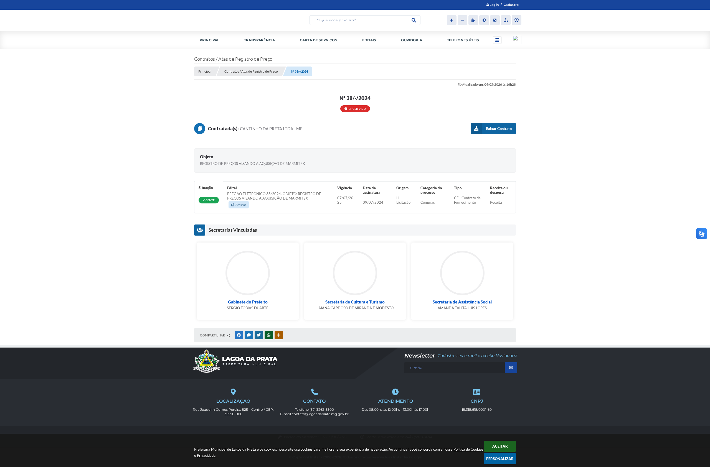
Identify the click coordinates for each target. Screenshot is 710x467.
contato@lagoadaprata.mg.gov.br (320, 414)
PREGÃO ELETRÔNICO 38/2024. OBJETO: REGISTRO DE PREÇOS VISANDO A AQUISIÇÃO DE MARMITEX (274, 199)
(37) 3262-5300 (322, 409)
